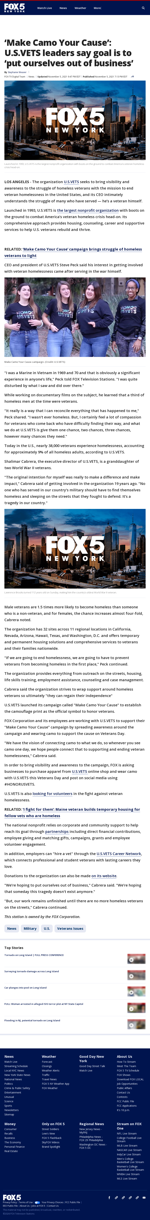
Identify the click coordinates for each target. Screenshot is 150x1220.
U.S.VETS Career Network (119, 853)
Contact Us (123, 1092)
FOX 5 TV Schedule (128, 1070)
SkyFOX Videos (50, 1142)
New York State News (17, 1075)
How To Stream (126, 1061)
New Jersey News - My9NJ (90, 1130)
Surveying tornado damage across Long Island (31, 971)
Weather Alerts (50, 1070)
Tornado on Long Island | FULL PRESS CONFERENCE (34, 955)
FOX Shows (123, 1075)
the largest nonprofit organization (88, 210)
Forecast (47, 1061)
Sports (8, 1105)
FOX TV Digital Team (14, 76)
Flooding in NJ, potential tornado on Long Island (32, 1020)
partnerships (57, 831)
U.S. (47, 928)
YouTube (130, 1198)
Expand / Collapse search (143, 8)
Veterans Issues (70, 928)
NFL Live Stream (127, 1133)
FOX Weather (50, 1088)
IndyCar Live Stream (129, 1154)
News (31, 76)
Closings (47, 1066)
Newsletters (11, 1110)
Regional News (91, 1124)
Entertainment (12, 1092)
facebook (109, 1198)
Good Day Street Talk (92, 1066)
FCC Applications (127, 1105)
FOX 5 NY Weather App (55, 1083)
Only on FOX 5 (53, 1124)
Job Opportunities (127, 1083)
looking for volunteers (52, 793)
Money (10, 1124)
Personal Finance (14, 1146)
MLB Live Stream (127, 1145)
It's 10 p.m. (123, 1110)
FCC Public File (125, 1101)
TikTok (123, 1198)
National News (13, 1079)
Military (30, 928)
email (144, 1198)
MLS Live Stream (127, 1178)
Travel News (49, 1079)
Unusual (9, 1097)
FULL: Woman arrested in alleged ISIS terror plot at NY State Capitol (43, 1004)
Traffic (46, 1075)
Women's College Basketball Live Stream (130, 1168)
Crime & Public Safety (17, 1088)
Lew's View (48, 1133)
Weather (49, 1056)
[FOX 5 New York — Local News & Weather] (16, 7)
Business (9, 1138)
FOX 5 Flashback (51, 1138)
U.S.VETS (71, 181)
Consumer (10, 1129)
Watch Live (10, 1061)
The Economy (12, 1142)
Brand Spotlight (51, 1146)
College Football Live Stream (129, 1139)
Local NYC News (14, 1070)
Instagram (116, 1198)
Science (8, 1101)
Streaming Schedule (16, 1066)
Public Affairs (124, 1088)
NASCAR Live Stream (129, 1150)
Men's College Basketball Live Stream (130, 1160)
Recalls (8, 1133)
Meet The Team (126, 1066)
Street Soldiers (50, 1129)
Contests (122, 1097)
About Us (124, 1056)
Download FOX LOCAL (130, 1079)
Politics (8, 1083)
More (97, 8)
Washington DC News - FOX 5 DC (93, 1146)
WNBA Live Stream (128, 1174)
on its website (103, 875)
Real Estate (11, 1151)
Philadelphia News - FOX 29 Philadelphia (91, 1138)
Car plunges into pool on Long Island (25, 987)
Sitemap (9, 1114)
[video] (136, 959)
